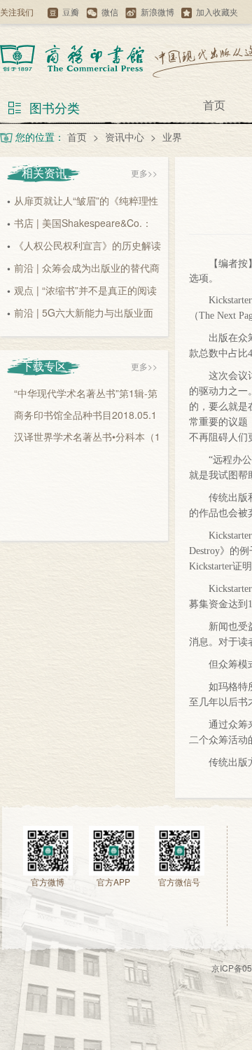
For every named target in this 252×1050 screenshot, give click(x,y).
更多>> (144, 173)
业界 (172, 137)
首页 (214, 105)
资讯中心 (124, 137)
